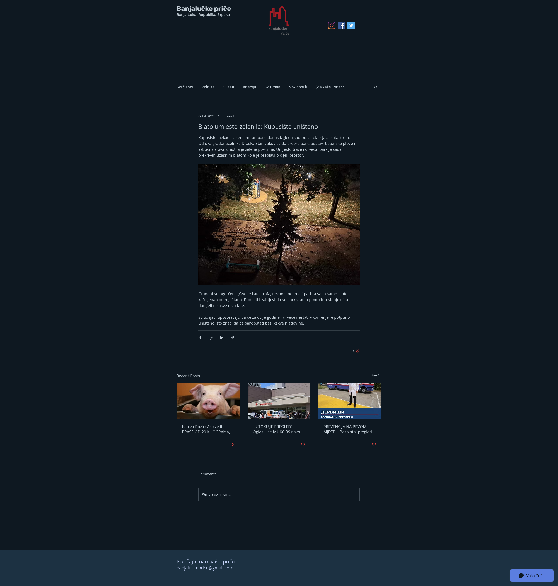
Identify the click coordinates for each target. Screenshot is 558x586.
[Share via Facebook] (200, 338)
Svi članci (185, 87)
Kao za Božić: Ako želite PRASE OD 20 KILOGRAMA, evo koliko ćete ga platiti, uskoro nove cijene (206, 429)
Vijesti (228, 87)
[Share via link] (232, 338)
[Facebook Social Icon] (341, 25)
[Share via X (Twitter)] (211, 338)
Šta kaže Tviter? (330, 87)
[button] (376, 87)
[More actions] (357, 116)
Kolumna (272, 87)
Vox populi (298, 87)
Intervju (249, 87)
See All (376, 375)
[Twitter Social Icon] (351, 25)
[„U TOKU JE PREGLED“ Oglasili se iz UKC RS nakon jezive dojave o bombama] (279, 401)
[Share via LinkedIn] (222, 338)
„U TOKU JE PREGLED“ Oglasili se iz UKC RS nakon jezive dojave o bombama (278, 429)
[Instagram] (331, 25)
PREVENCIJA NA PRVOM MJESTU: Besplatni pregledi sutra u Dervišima (348, 429)
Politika (208, 87)
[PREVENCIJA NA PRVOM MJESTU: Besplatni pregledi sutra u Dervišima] (349, 401)
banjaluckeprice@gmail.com (205, 568)
